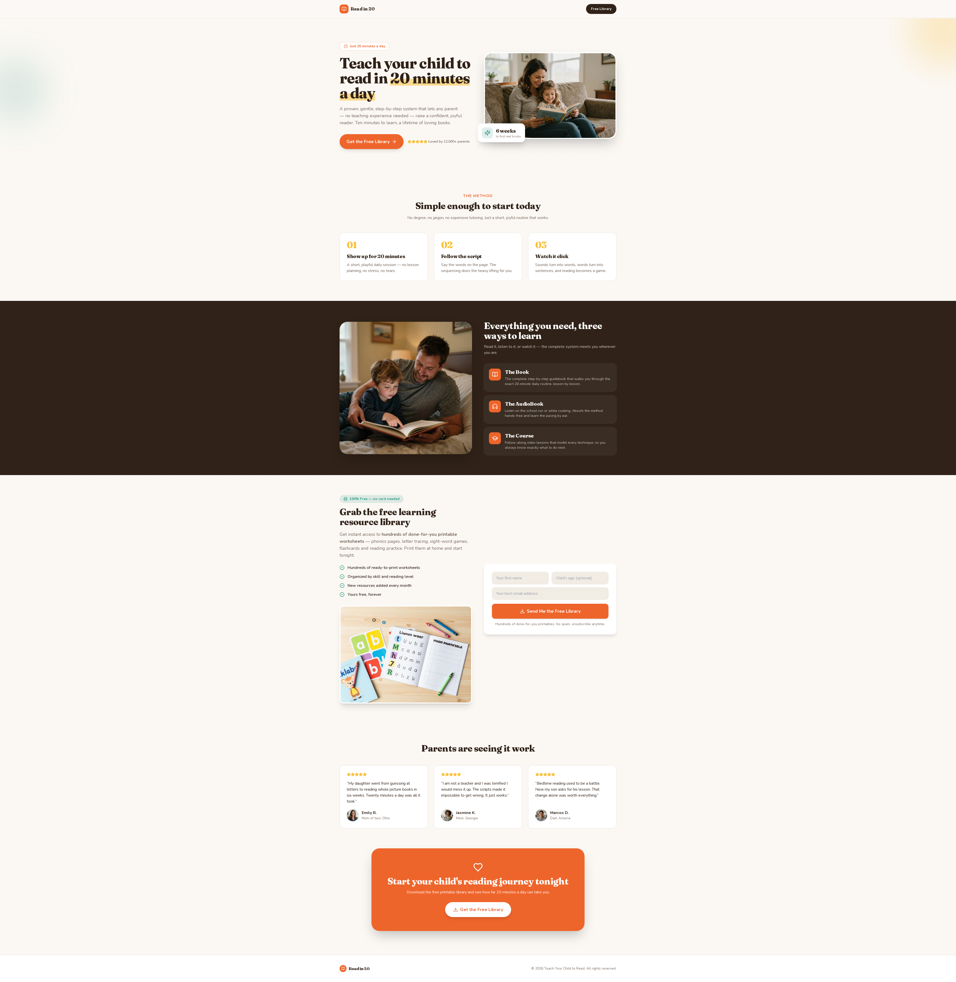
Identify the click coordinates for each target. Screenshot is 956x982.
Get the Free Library (368, 142)
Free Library (601, 8)
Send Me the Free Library (554, 611)
